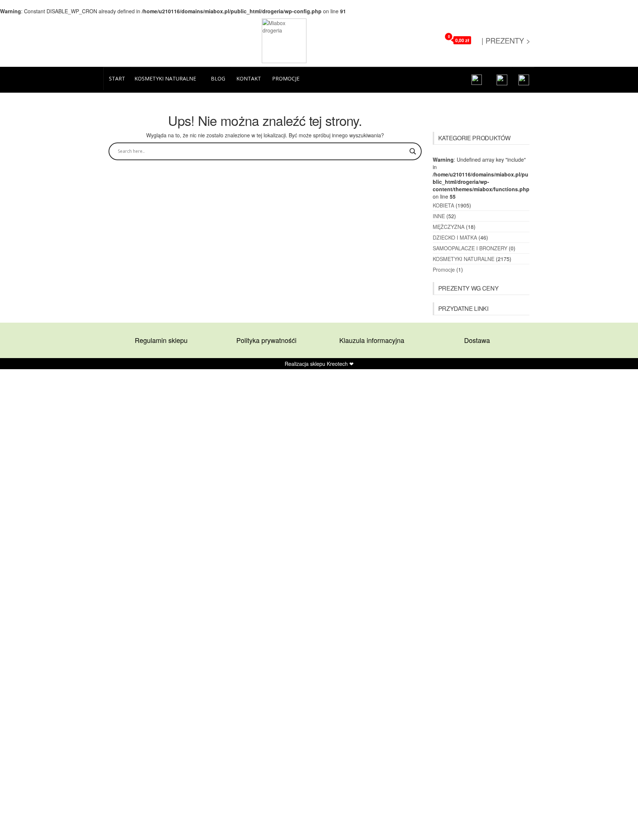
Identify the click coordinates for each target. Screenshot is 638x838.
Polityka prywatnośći (266, 340)
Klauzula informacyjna (371, 340)
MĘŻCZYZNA (448, 226)
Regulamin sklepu (161, 340)
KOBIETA (443, 205)
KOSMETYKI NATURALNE (463, 258)
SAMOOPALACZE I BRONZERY (470, 248)
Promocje (444, 269)
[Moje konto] (433, 39)
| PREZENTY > (506, 40)
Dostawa (477, 340)
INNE (439, 216)
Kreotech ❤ (340, 363)
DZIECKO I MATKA (455, 237)
